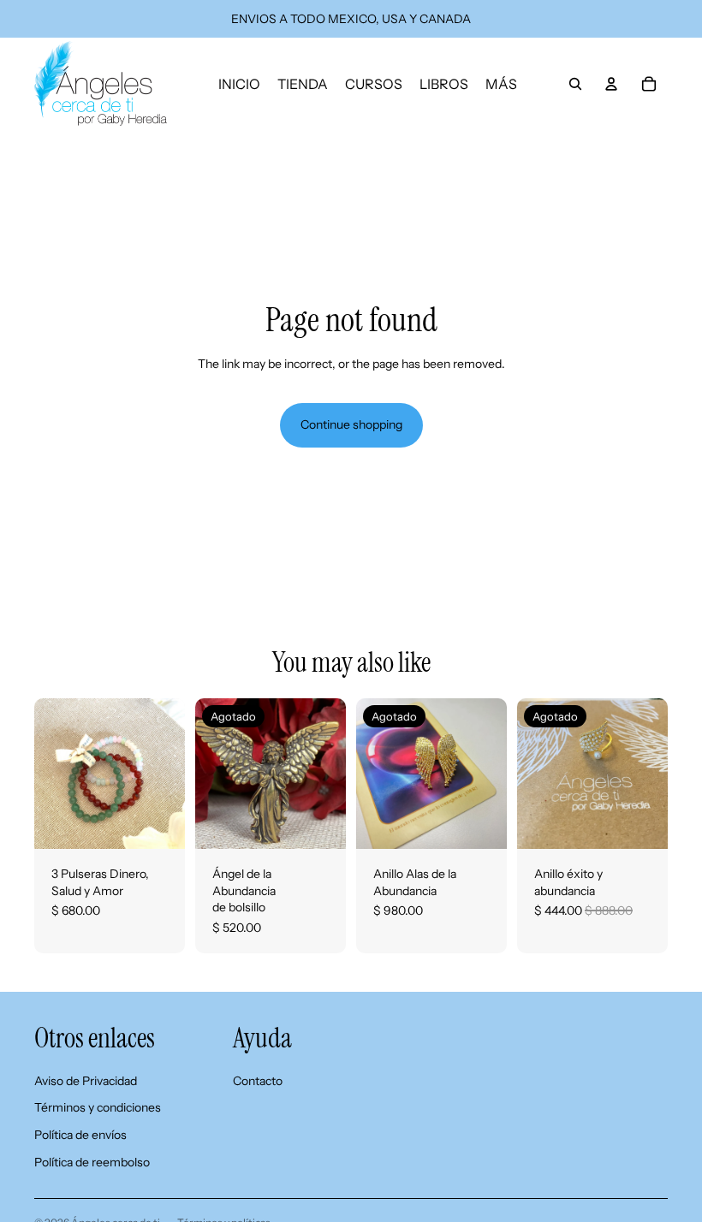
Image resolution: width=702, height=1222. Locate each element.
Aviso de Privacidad (85, 1081)
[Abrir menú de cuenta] (611, 84)
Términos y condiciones (97, 1107)
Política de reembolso (92, 1162)
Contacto (258, 1081)
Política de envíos (80, 1134)
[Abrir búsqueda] (575, 84)
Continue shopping (351, 424)
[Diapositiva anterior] (208, 773)
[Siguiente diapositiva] (332, 773)
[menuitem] (501, 84)
